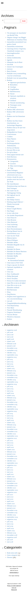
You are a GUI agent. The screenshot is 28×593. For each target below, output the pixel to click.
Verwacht (13, 107)
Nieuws (9, 557)
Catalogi (13, 87)
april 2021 (10, 474)
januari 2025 (11, 373)
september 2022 (12, 436)
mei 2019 (10, 526)
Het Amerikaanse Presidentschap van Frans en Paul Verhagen (16, 186)
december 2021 (12, 456)
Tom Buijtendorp (13, 305)
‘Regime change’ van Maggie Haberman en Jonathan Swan (17, 38)
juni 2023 (10, 416)
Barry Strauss (11, 71)
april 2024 (10, 393)
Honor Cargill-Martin (14, 209)
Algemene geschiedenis (18, 82)
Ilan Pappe (10, 211)
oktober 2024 (11, 380)
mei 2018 (10, 542)
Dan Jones (10, 141)
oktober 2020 (11, 488)
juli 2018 (10, 539)
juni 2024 (10, 389)
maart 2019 (11, 530)
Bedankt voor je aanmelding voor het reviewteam (16, 74)
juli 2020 (10, 494)
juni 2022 (10, 443)
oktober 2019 (11, 515)
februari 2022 (11, 452)
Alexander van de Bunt (14, 62)
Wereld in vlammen (13, 317)
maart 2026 (11, 341)
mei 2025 (10, 364)
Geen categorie (12, 555)
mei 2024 (10, 391)
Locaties (13, 163)
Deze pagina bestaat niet (15, 154)
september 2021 (12, 463)
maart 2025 (11, 368)
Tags (11, 168)
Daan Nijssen (11, 139)
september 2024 (12, 382)
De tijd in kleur (12, 152)
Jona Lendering (12, 224)
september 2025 (12, 355)
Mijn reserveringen (16, 166)
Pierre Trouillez (12, 278)
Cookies (10, 136)
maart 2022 (11, 449)
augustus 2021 (12, 465)
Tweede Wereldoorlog (14, 310)
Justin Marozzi (12, 227)
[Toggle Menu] (2, 3)
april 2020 (10, 501)
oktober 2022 (11, 434)
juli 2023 (10, 413)
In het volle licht (12, 213)
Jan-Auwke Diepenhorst (15, 215)
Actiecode (10, 55)
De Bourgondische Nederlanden (13, 144)
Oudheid (13, 100)
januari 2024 (11, 400)
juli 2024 (10, 386)
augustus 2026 (12, 330)
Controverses (11, 134)
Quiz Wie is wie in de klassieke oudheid (14, 286)
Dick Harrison (12, 157)
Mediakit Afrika (12, 242)
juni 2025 (10, 362)
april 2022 (10, 447)
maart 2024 (11, 395)
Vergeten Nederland (14, 312)
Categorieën (14, 161)
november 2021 (12, 458)
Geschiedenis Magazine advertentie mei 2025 (15, 174)
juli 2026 (10, 332)
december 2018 (12, 535)
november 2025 (12, 350)
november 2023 (12, 404)
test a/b (9, 301)
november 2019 (12, 512)
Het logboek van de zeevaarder (13, 196)
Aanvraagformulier (13, 53)
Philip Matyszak (12, 276)
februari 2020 (11, 506)
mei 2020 (10, 499)
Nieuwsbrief (11, 258)
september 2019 (12, 517)
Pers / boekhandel (13, 274)
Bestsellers (13, 85)
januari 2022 (11, 454)
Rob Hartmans (12, 290)
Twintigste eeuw (15, 105)
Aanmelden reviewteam (15, 46)
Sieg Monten (11, 294)
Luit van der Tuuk (13, 236)
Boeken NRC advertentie (15, 109)
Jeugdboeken (14, 89)
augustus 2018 (12, 537)
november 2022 (12, 431)
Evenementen (11, 159)
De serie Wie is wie (13, 150)
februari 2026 (11, 343)
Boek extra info (12, 553)
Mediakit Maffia (12, 256)
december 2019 (12, 510)
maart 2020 (11, 503)
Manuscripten (12, 238)
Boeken (9, 80)
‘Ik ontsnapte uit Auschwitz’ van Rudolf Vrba (16, 34)
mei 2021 (10, 472)
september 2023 (12, 409)
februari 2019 (11, 533)
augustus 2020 (12, 492)
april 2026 (10, 339)
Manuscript (14, 589)
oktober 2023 (11, 407)
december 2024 (12, 375)
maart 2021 (10, 476)
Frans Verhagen (12, 170)
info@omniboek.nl (14, 572)
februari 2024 (11, 398)
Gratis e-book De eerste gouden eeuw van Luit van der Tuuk (16, 179)
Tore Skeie (10, 308)
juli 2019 (10, 521)
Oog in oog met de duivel (15, 265)
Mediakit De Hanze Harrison (17, 251)
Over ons (10, 272)
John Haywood (12, 222)
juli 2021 (10, 467)
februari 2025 (11, 371)
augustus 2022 (12, 438)
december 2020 (12, 483)
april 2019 (10, 528)
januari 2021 (11, 481)
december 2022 (12, 429)
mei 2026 (10, 337)
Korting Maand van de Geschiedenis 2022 (14, 232)
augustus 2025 (12, 357)
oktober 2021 (11, 461)
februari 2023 (11, 425)
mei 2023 (10, 418)
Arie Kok (10, 64)
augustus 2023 (12, 411)
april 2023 (10, 420)
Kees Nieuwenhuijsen (14, 229)
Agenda (9, 60)
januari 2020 (11, 508)
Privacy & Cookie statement (16, 281)
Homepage (10, 206)
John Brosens (11, 220)
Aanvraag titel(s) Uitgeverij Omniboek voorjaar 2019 (16, 50)
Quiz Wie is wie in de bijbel (16, 283)
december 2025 (12, 348)
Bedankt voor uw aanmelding (17, 78)
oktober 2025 (11, 353)
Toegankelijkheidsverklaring (16, 303)
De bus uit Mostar (13, 148)
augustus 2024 (12, 384)
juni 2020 (10, 497)
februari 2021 (11, 479)
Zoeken (9, 319)
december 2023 (12, 402)
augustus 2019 (12, 519)
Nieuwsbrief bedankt (17, 260)
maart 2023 (11, 422)
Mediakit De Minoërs (14, 254)
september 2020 (12, 490)
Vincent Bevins (12, 314)
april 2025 (10, 366)
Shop (9, 292)
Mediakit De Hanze (13, 249)
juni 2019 (10, 524)
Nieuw (12, 94)
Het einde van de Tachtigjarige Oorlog (14, 192)
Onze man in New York (15, 263)
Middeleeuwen (15, 91)
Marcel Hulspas (12, 240)
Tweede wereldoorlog (17, 103)
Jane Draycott (12, 218)
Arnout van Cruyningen (15, 67)
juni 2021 (10, 470)
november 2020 (12, 485)
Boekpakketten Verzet (14, 132)
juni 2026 (10, 334)
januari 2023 (11, 427)
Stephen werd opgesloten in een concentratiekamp (16, 297)
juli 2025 (10, 359)
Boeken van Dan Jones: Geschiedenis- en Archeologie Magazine (15, 123)
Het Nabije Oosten (13, 200)
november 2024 (12, 377)
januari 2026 (11, 346)
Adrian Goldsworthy (14, 58)
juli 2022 (10, 440)
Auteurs (9, 69)
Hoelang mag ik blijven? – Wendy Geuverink (15, 203)
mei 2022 (10, 445)
